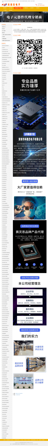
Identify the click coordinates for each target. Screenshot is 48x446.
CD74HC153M (4, 418)
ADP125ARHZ (4, 128)
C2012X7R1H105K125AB (6, 100)
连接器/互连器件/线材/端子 (6, 40)
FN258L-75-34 (4, 110)
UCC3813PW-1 (4, 177)
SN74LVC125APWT (5, 288)
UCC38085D (4, 191)
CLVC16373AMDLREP (5, 254)
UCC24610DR (4, 355)
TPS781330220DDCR (5, 205)
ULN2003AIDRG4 (5, 140)
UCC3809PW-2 (4, 189)
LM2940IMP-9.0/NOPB (5, 351)
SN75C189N (4, 250)
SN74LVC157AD (4, 321)
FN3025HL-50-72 (4, 102)
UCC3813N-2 (4, 183)
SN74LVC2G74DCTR (5, 325)
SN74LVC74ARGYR (5, 282)
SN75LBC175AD (4, 246)
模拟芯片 (3, 32)
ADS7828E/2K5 (4, 376)
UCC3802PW (4, 199)
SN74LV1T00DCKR (5, 317)
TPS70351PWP (4, 219)
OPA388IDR (4, 333)
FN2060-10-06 (4, 108)
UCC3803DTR (4, 197)
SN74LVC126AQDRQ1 (5, 278)
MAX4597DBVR (4, 412)
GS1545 (3, 47)
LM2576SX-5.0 (4, 323)
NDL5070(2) (4, 63)
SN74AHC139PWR (5, 309)
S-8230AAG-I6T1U (5, 49)
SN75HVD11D (4, 248)
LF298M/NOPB (18, 394)
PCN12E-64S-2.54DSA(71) (6, 71)
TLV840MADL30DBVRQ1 (6, 252)
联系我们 (10, 10)
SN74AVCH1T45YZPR (5, 337)
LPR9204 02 (4, 122)
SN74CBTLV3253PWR (5, 388)
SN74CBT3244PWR (5, 266)
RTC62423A (4, 75)
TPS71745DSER (4, 203)
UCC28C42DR (4, 353)
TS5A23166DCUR (5, 307)
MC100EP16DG (4, 59)
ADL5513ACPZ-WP (5, 51)
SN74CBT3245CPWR (5, 268)
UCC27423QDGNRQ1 (5, 242)
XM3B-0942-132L (5, 116)
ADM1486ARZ (4, 130)
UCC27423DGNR (4, 240)
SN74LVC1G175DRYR (5, 311)
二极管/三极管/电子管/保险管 (6, 34)
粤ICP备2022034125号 (30, 442)
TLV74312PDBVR (5, 341)
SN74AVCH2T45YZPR (5, 150)
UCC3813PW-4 (4, 175)
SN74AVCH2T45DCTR (5, 357)
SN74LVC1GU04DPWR (5, 313)
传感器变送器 (4, 38)
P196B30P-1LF (4, 73)
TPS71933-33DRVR (5, 209)
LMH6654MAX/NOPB (5, 55)
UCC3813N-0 (4, 187)
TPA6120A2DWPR (5, 331)
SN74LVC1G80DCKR (5, 345)
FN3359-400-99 (4, 83)
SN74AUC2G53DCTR (5, 315)
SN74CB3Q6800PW (5, 256)
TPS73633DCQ (4, 215)
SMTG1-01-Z (4, 132)
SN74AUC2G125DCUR (5, 258)
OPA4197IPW (4, 384)
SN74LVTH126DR (5, 270)
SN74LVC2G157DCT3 (5, 260)
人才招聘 (5, 10)
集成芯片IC (4, 26)
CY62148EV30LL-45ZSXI (6, 53)
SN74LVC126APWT (5, 378)
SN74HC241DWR (5, 319)
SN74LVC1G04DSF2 (5, 280)
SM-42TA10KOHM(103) (5, 69)
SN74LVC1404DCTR (5, 396)
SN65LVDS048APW (5, 213)
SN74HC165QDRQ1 (5, 286)
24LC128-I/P (4, 77)
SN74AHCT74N (4, 262)
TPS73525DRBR (4, 217)
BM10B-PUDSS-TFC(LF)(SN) (6, 57)
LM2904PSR (4, 343)
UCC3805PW (4, 193)
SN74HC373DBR (4, 276)
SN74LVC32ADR (4, 398)
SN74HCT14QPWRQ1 (5, 274)
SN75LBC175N (4, 244)
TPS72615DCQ (4, 416)
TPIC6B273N (4, 424)
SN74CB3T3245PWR (5, 402)
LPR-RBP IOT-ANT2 (5, 124)
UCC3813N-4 (4, 181)
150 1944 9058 (41, 5)
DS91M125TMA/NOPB (5, 284)
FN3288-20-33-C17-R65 (6, 104)
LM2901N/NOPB (4, 390)
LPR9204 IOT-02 (4, 126)
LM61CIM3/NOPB (5, 339)
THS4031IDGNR (4, 410)
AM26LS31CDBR (4, 327)
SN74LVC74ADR (4, 380)
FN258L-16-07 (4, 114)
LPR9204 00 (4, 120)
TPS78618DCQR (4, 211)
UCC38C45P (4, 142)
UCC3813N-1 (4, 185)
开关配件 (3, 36)
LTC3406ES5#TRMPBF (5, 61)
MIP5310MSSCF (4, 134)
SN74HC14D (4, 414)
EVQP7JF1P (4, 138)
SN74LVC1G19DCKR (5, 45)
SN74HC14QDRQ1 (5, 408)
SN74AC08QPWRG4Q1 (5, 264)
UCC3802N (4, 201)
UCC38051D (4, 195)
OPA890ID (3, 420)
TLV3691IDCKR (4, 347)
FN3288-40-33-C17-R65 (6, 112)
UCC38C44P (4, 146)
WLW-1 (3, 81)
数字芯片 (3, 28)
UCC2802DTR (4, 238)
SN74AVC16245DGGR (5, 406)
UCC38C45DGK (4, 144)
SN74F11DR (4, 169)
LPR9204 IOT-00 (4, 118)
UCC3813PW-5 (4, 173)
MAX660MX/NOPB (5, 329)
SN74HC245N (4, 404)
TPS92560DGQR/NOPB (5, 207)
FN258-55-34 (4, 79)
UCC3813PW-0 (4, 179)
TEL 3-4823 (4, 65)
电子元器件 (4, 30)
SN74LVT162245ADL (5, 400)
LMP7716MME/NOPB (5, 386)
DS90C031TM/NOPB (5, 392)
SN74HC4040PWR (5, 272)
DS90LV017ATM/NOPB (19, 393)
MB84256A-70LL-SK (5, 67)
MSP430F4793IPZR (5, 349)
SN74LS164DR (4, 394)
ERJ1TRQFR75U (4, 136)
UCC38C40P (4, 171)
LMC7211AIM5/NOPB (5, 335)
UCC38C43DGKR (5, 148)
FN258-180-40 (4, 106)
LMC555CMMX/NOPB (5, 382)
